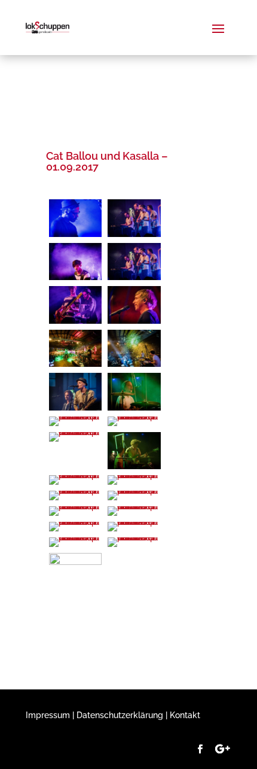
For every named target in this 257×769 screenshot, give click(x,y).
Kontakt (185, 715)
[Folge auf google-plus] (222, 749)
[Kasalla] (75, 562)
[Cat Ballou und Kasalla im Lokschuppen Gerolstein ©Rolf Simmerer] (75, 234)
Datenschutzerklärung (120, 715)
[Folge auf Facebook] (200, 749)
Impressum (48, 715)
